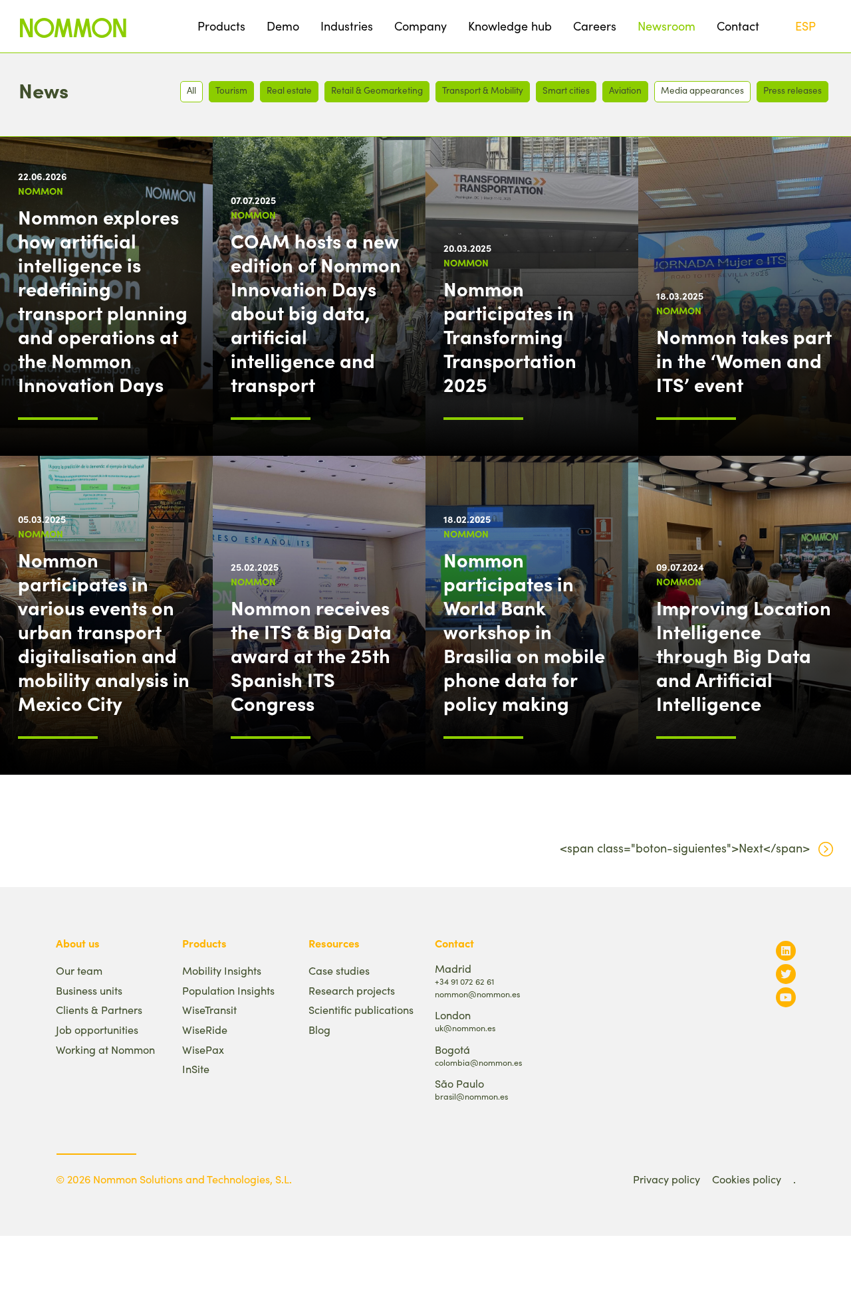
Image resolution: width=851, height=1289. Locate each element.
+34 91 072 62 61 (464, 981)
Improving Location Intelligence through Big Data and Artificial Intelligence (743, 655)
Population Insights (228, 990)
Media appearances (702, 90)
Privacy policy (666, 1179)
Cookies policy (746, 1179)
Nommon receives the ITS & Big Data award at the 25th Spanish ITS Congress (311, 655)
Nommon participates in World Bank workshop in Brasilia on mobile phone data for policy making (524, 631)
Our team (79, 970)
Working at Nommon (105, 1049)
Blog (319, 1030)
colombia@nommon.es (478, 1062)
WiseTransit (209, 1010)
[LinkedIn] (786, 950)
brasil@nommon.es (471, 1096)
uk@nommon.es (465, 1027)
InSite (195, 1069)
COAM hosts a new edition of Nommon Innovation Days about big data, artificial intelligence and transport (316, 312)
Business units (89, 990)
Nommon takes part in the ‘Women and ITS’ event (744, 360)
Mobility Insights (221, 970)
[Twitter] (786, 974)
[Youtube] (786, 997)
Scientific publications (361, 1010)
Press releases (792, 90)
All (191, 90)
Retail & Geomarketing (377, 90)
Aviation (625, 90)
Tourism (231, 90)
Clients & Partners (99, 1010)
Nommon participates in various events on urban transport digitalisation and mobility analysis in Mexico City (103, 631)
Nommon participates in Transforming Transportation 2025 (509, 336)
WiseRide (204, 1030)
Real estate (289, 90)
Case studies (339, 970)
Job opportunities (97, 1030)
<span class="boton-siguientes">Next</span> (685, 848)
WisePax (203, 1049)
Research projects (351, 990)
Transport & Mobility (482, 90)
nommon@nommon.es (477, 993)
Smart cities (566, 90)
